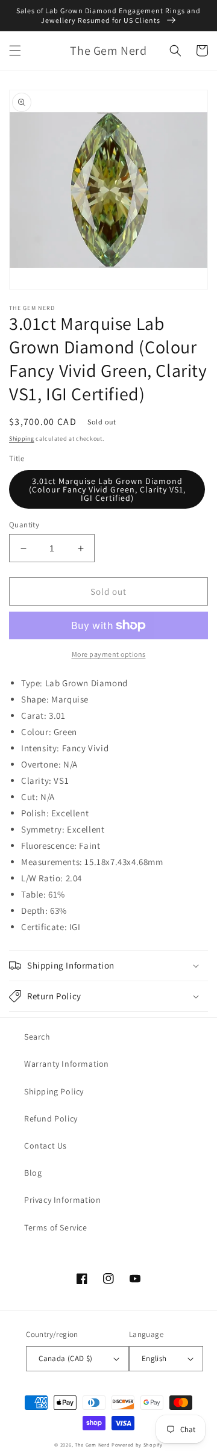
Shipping (21, 438)
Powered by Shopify (137, 1444)
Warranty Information (66, 1063)
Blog (33, 1172)
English (154, 1358)
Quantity (24, 525)
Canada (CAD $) (66, 1358)
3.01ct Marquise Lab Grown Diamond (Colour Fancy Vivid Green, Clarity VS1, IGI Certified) (107, 489)
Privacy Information (62, 1199)
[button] (15, 50)
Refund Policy (51, 1118)
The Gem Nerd (92, 1444)
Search (37, 1036)
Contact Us (45, 1145)
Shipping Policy (54, 1091)
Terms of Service (55, 1227)
